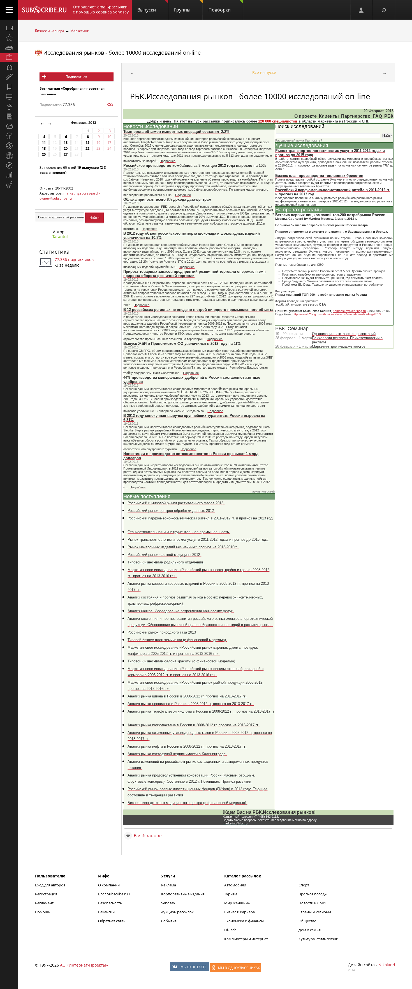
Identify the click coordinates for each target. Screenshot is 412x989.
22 (87, 148)
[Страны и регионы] (9, 155)
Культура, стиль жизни (318, 938)
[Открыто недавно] (9, 38)
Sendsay (168, 902)
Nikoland (386, 964)
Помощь (42, 911)
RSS (110, 104)
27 (66, 154)
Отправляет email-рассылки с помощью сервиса (101, 9)
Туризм (230, 893)
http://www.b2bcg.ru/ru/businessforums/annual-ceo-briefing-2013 (337, 314)
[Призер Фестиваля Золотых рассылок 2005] (38, 52)
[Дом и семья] (9, 67)
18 (44, 148)
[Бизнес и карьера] (9, 57)
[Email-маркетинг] (9, 185)
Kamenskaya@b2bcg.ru (349, 311)
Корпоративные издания (183, 893)
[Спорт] (9, 146)
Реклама (168, 885)
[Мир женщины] (9, 77)
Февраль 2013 (84, 122)
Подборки (220, 10)
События (169, 920)
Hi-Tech (230, 929)
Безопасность (110, 902)
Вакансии (106, 911)
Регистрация (46, 893)
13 (66, 142)
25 (44, 154)
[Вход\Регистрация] (361, 10)
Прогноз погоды (312, 893)
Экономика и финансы (244, 920)
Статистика (54, 251)
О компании (109, 885)
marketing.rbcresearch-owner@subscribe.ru (70, 196)
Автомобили (235, 885)
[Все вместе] (9, 28)
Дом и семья (309, 929)
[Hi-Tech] (9, 87)
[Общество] (9, 126)
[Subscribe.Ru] (44, 10)
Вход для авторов (50, 885)
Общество (307, 920)
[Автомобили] (9, 47)
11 (44, 142)
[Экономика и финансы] (9, 175)
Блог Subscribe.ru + (114, 893)
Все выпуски (264, 72)
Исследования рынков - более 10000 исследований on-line (122, 52)
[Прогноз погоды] (9, 136)
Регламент (44, 902)
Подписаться (76, 76)
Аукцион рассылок (177, 911)
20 (66, 148)
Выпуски (146, 10)
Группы (182, 10)
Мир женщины (237, 902)
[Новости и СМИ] (9, 116)
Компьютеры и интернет (246, 938)
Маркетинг (79, 30)
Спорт (303, 885)
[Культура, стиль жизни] (9, 106)
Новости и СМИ (312, 902)
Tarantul (60, 236)
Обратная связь (112, 920)
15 (87, 142)
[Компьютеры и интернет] (9, 97)
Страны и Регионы (314, 911)
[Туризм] (9, 165)
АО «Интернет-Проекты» (84, 965)
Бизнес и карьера (49, 30)
